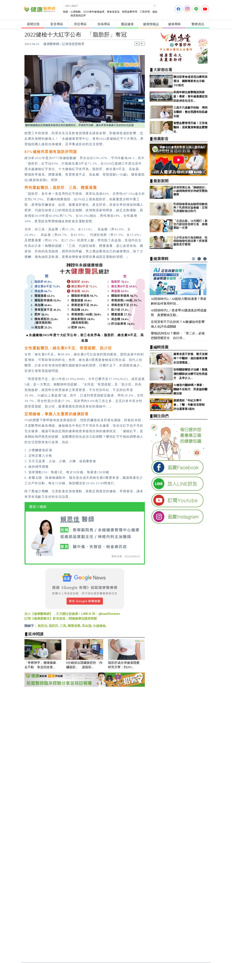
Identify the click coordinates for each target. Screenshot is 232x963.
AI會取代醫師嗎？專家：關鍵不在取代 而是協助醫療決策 (190, 389)
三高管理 (145, 11)
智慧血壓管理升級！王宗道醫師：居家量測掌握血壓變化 (190, 127)
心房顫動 (76, 11)
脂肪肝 (53, 626)
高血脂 (86, 626)
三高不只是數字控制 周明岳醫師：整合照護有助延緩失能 (190, 112)
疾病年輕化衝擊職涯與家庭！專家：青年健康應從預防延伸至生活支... (190, 96)
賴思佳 (42, 626)
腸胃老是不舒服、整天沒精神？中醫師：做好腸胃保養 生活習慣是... (191, 358)
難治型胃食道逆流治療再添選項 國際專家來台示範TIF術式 (190, 81)
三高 (63, 626)
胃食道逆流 (113, 11)
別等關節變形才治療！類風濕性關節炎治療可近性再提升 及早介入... (190, 374)
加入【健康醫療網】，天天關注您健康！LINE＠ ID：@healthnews (72, 614)
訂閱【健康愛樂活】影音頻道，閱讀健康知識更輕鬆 (60, 618)
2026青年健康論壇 (93, 11)
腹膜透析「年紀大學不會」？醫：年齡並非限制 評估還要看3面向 (190, 404)
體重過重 (74, 626)
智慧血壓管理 (129, 11)
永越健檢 (99, 626)
